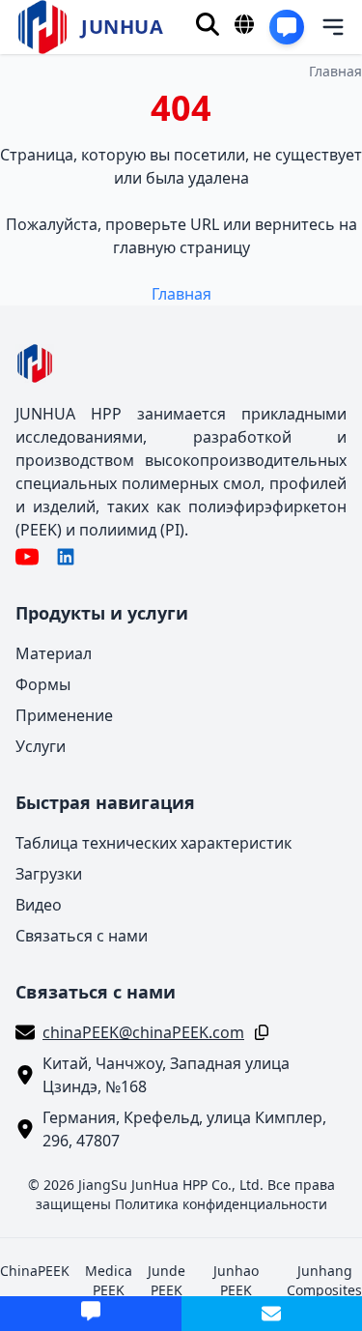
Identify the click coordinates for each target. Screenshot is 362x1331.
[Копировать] (257, 1032)
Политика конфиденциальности (221, 1204)
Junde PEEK (166, 1280)
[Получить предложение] (286, 27)
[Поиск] (207, 24)
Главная (335, 71)
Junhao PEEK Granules (236, 1289)
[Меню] (320, 27)
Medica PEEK (108, 1280)
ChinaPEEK (35, 1270)
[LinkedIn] (65, 556)
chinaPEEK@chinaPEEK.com (143, 1032)
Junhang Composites (324, 1280)
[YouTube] (27, 556)
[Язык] (244, 24)
